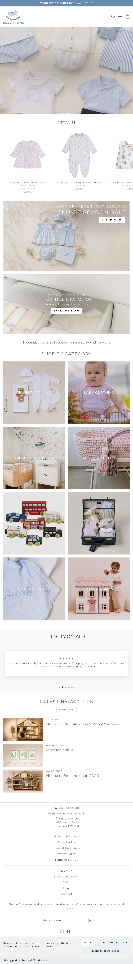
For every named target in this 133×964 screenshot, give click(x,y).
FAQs (66, 882)
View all (66, 709)
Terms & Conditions (34, 960)
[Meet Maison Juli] (23, 755)
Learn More (45, 946)
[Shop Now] (66, 236)
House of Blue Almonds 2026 (72, 775)
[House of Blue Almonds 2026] (23, 781)
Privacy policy (11, 960)
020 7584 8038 (68, 807)
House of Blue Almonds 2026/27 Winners (83, 724)
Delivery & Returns (66, 836)
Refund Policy (66, 842)
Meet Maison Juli (61, 750)
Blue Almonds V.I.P (66, 876)
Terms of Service (66, 859)
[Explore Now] (66, 304)
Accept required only (114, 942)
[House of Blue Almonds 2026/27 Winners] (23, 729)
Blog (66, 888)
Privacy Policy (66, 854)
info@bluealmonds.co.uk (68, 813)
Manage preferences (106, 950)
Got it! (88, 942)
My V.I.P (66, 870)
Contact (66, 894)
